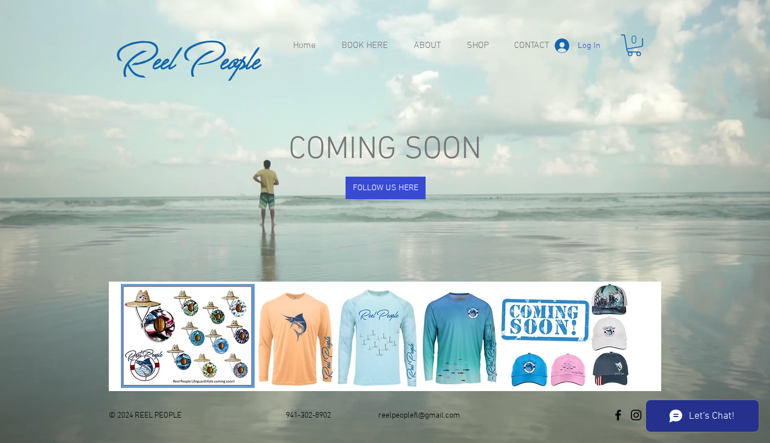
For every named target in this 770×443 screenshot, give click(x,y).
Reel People (188, 59)
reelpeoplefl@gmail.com (419, 415)
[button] (634, 45)
